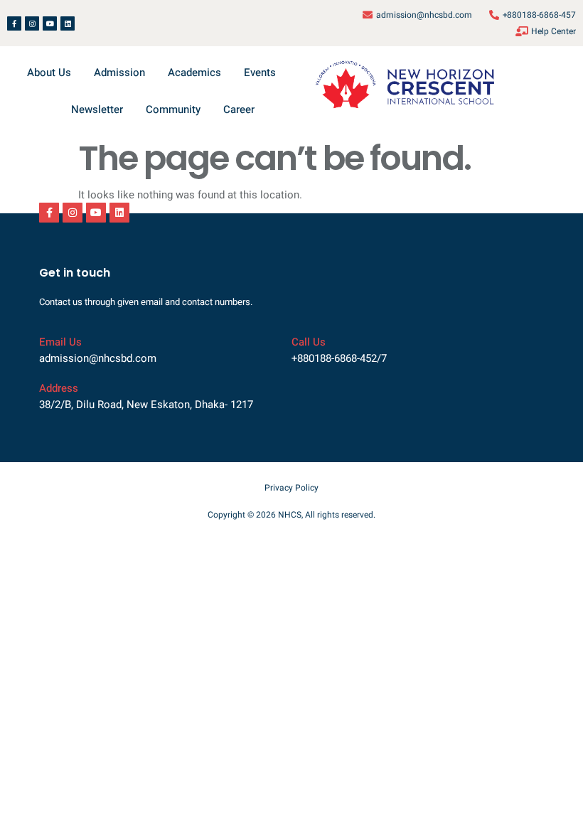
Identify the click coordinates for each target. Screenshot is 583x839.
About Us (49, 72)
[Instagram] (32, 23)
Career (239, 109)
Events (260, 72)
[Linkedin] (67, 23)
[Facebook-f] (14, 23)
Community (173, 109)
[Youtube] (50, 23)
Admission (119, 72)
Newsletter (97, 109)
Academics (194, 72)
